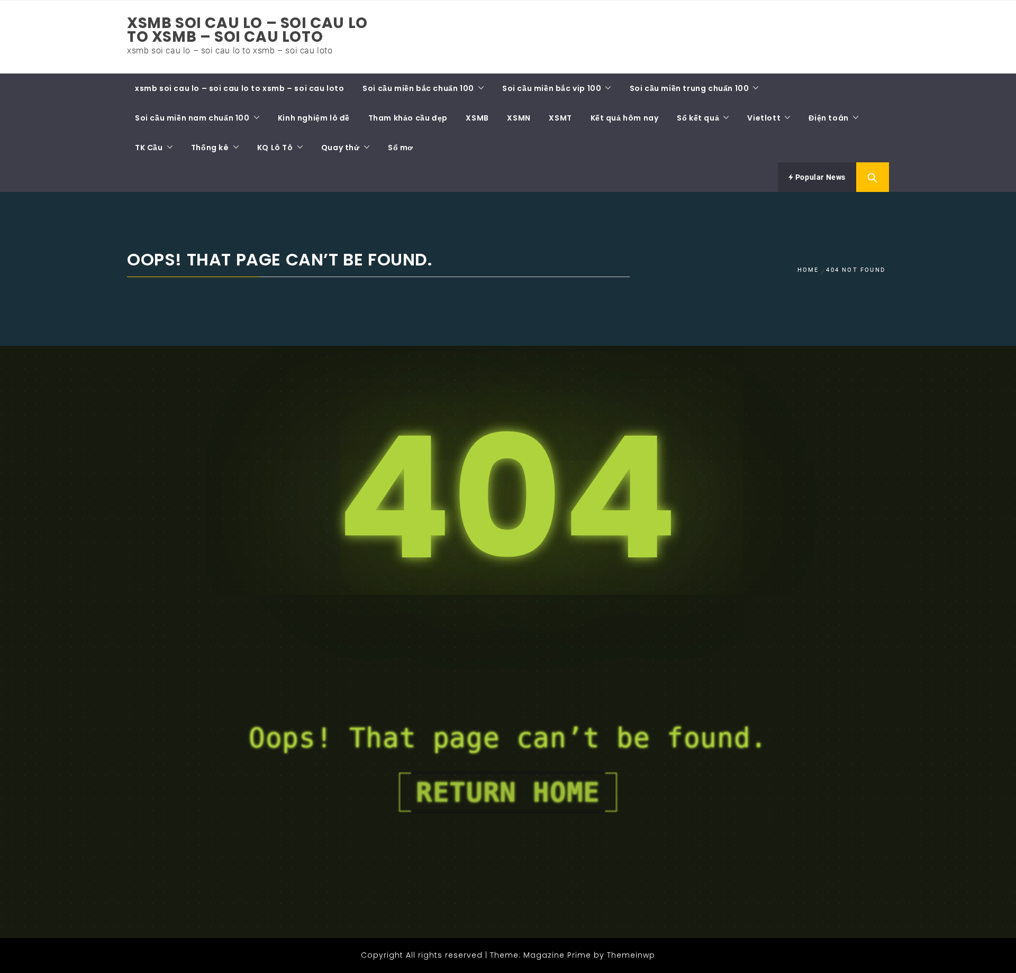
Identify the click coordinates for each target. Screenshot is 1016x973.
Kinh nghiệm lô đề (314, 118)
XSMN (518, 118)
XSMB (477, 118)
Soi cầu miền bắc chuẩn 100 (418, 88)
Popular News (819, 177)
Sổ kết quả (698, 118)
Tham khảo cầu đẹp (408, 118)
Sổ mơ (400, 147)
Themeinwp (631, 955)
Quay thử (340, 147)
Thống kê (210, 147)
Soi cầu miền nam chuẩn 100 (192, 118)
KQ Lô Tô (275, 147)
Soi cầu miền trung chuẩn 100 (689, 88)
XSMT (560, 118)
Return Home (508, 792)
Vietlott (764, 118)
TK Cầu (149, 147)
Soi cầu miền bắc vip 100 (551, 88)
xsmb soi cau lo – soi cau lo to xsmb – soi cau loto (247, 30)
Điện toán (828, 118)
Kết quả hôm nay (625, 118)
